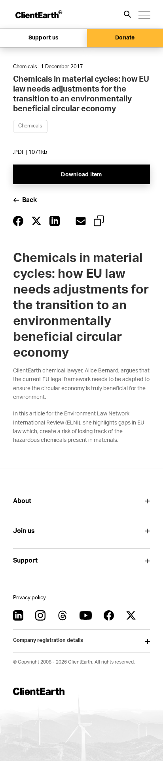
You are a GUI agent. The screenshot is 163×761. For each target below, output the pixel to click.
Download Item (81, 175)
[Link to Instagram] (40, 615)
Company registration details (48, 640)
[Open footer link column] (147, 501)
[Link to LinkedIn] (18, 615)
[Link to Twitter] (131, 615)
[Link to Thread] (62, 615)
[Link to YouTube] (86, 615)
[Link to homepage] (38, 14)
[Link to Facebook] (109, 615)
